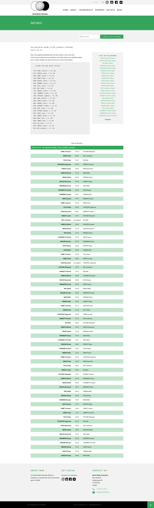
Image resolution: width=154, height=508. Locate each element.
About (73, 10)
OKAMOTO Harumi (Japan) (108, 95)
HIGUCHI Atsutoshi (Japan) (108, 61)
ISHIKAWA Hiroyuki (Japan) (108, 68)
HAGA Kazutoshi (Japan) (107, 58)
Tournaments (86, 10)
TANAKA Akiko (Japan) (108, 105)
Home (66, 10)
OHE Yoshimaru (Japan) (108, 88)
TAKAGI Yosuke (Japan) (108, 103)
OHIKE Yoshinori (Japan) (108, 91)
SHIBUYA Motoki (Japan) (108, 100)
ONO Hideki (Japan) (107, 98)
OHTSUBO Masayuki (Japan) (108, 93)
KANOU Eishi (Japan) (108, 76)
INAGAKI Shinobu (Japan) (107, 66)
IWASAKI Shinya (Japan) (108, 71)
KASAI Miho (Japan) (108, 78)
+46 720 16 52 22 (102, 489)
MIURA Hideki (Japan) (108, 86)
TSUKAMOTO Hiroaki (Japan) (107, 110)
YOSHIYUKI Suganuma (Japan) (108, 115)
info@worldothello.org (103, 492)
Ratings (110, 10)
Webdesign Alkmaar (38, 505)
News (119, 10)
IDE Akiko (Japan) (108, 63)
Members (100, 10)
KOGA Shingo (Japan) (107, 81)
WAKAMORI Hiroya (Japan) (108, 113)
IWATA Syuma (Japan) (107, 73)
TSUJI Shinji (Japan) (108, 108)
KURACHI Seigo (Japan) (108, 83)
